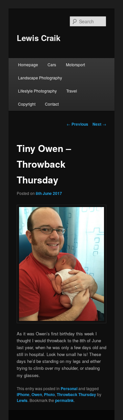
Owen (36, 394)
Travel (71, 91)
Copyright (26, 104)
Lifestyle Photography (37, 91)
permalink (64, 400)
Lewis (22, 400)
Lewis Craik (38, 37)
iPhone (23, 394)
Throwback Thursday (76, 394)
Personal (69, 388)
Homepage (28, 64)
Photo (49, 394)
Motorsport (75, 64)
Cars (52, 64)
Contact (52, 104)
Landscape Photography (40, 77)
